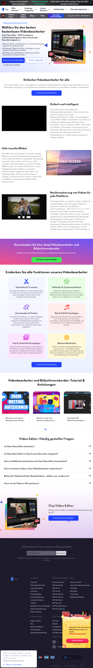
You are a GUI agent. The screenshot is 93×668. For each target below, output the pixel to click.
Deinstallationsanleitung (38, 633)
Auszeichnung (56, 630)
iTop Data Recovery (37, 597)
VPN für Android (57, 594)
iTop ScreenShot (36, 594)
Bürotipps (73, 591)
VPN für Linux (56, 603)
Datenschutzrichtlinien (70, 665)
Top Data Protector (37, 600)
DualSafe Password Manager (40, 606)
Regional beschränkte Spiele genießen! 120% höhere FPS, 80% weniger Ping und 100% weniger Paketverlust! (49, 3)
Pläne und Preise (35, 612)
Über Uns (55, 621)
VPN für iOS (56, 591)
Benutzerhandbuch (36, 627)
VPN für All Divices (58, 609)
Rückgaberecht (55, 665)
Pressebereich (57, 627)
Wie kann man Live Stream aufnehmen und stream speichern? (46, 419)
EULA (81, 665)
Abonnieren (61, 553)
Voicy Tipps (74, 594)
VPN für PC (56, 588)
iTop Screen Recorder (37, 585)
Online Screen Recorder (38, 609)
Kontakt (55, 624)
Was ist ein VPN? (75, 582)
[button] (45, 429)
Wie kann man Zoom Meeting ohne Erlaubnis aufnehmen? (15, 419)
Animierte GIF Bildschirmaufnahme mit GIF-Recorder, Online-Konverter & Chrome (77, 419)
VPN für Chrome (57, 597)
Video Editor (23, 16)
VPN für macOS (57, 585)
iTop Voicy (33, 591)
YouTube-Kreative (58, 633)
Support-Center (35, 621)
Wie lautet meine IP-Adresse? (80, 585)
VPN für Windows (58, 582)
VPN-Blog (73, 588)
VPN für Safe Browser (59, 606)
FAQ (42, 16)
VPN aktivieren (35, 630)
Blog (32, 16)
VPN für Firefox (57, 600)
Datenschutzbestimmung (13, 661)
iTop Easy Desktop (36, 588)
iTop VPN (33, 582)
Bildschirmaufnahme (77, 597)
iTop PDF (33, 603)
